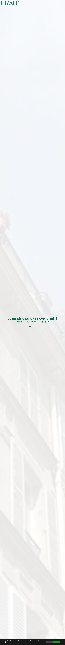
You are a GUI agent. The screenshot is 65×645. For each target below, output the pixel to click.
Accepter (57, 641)
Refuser (50, 641)
